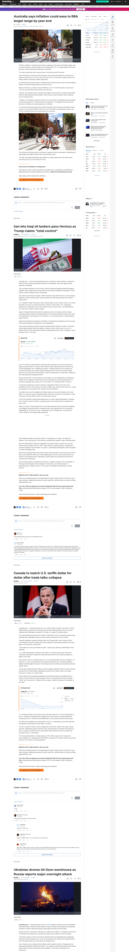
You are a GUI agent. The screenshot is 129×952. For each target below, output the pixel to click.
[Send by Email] (42, 189)
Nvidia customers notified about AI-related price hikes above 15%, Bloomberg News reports (98, 127)
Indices (87, 16)
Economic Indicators (36, 6)
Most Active (88, 150)
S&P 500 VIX (88, 44)
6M (29, 346)
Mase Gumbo (20, 805)
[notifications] (123, 1)
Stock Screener (68, 4)
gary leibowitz (20, 542)
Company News (64, 6)
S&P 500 (88, 40)
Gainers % (95, 150)
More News (96, 140)
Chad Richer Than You (22, 814)
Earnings (71, 6)
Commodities (21, 6)
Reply (17, 538)
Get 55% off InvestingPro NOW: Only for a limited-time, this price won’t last (99, 135)
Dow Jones (88, 37)
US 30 (87, 32)
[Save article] (71, 25)
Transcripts (99, 6)
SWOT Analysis (85, 6)
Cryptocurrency (49, 6)
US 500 (87, 35)
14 (22, 811)
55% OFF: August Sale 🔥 (102, 1)
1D (21, 346)
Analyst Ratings (92, 6)
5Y (34, 346)
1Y (32, 346)
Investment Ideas (77, 6)
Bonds (100, 16)
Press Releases (106, 6)
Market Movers (90, 147)
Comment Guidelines (18, 211)
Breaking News (6, 6)
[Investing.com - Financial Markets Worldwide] (8, 1)
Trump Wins (22, 824)
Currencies (14, 6)
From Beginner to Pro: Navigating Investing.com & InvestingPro (97, 203)
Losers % (101, 150)
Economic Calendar (59, 4)
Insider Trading (57, 6)
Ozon (48, 924)
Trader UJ (19, 533)
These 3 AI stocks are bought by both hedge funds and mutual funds (99, 107)
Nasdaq (87, 42)
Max (37, 346)
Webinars (88, 198)
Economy (43, 6)
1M (26, 346)
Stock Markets (27, 6)
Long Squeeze (23, 843)
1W (24, 346)
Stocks (104, 16)
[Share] (67, 25)
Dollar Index (88, 47)
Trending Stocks (90, 212)
